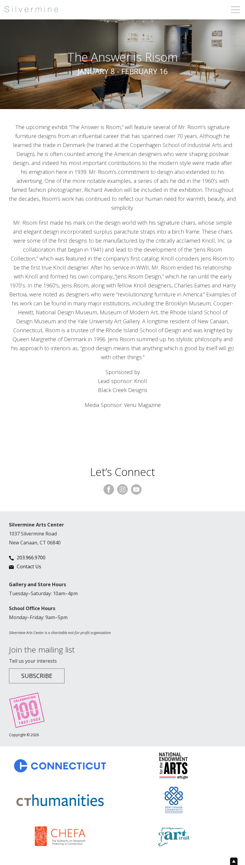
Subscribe (36, 676)
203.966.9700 (31, 557)
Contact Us (29, 566)
